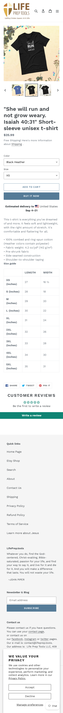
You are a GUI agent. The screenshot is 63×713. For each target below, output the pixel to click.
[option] (18, 90)
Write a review (31, 415)
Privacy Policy (16, 506)
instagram (30, 639)
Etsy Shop (13, 460)
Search (11, 469)
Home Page (14, 451)
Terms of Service (17, 524)
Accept (29, 687)
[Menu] (57, 11)
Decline (30, 696)
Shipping (16, 144)
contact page (36, 631)
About (11, 478)
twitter (44, 639)
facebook (17, 639)
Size (6, 169)
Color (7, 155)
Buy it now (31, 196)
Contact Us (14, 487)
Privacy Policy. (17, 678)
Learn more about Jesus (23, 533)
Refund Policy (16, 515)
